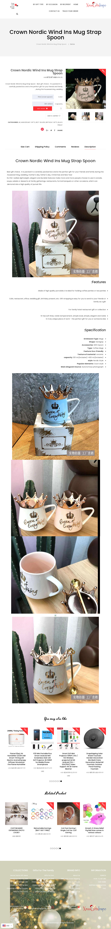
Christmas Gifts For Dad (45, 879)
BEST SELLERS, (40, 122)
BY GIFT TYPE (38, 4)
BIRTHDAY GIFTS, (52, 122)
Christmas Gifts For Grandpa (43, 885)
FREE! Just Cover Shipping (70, 879)
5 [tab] (53, 781)
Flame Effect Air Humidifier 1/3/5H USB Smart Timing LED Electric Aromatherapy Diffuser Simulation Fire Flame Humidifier (16, 759)
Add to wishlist (52, 116)
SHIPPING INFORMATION (97, 885)
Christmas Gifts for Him (19, 885)
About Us (76, 875)
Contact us (75, 892)
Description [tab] (90, 146)
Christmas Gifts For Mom (44, 888)
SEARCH (103, 875)
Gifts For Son (49, 875)
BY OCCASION (51, 4)
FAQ (104, 888)
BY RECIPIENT (65, 4)
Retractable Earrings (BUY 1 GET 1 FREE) (42, 829)
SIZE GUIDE (102, 882)
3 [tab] (57, 781)
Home (72, 44)
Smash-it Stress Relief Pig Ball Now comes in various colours (94, 830)
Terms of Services (73, 882)
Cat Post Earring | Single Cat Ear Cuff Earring (68, 830)
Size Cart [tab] (25, 146)
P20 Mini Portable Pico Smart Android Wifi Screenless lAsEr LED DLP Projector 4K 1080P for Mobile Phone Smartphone (42, 759)
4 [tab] (55, 781)
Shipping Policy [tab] (42, 146)
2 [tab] (59, 781)
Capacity (59, 104)
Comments (60, 146)
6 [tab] (52, 781)
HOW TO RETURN (100, 879)
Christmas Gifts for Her (19, 882)
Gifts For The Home (20, 892)
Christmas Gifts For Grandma (43, 882)
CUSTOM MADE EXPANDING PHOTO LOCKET (16, 830)
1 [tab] (61, 781)
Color (60, 97)
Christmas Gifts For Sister (44, 892)
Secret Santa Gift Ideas (19, 875)
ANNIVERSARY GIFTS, (28, 122)
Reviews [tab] (75, 146)
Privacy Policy (75, 888)
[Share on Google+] (47, 130)
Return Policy (75, 885)
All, (20, 122)
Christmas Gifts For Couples (17, 888)
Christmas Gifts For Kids (19, 879)
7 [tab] (50, 781)
